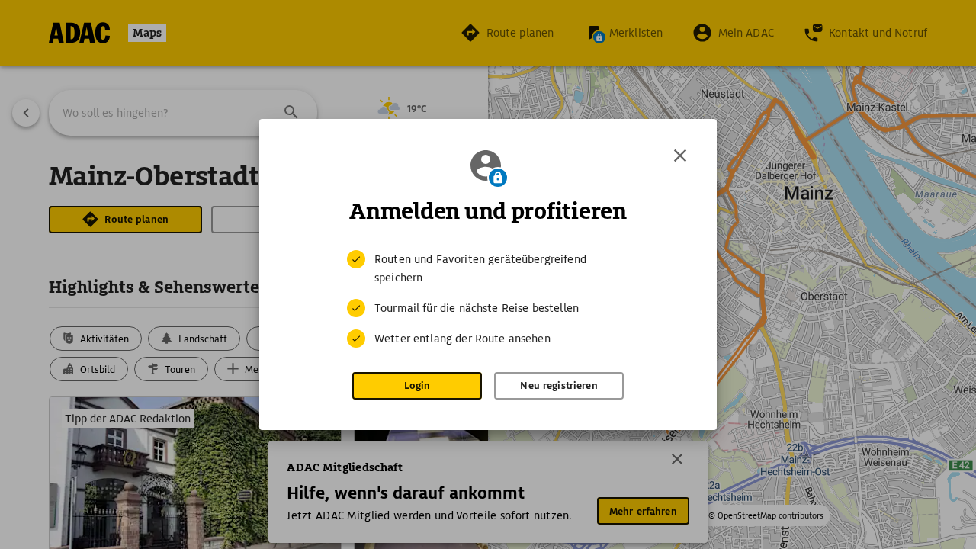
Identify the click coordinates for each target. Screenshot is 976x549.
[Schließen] (680, 155)
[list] (488, 299)
